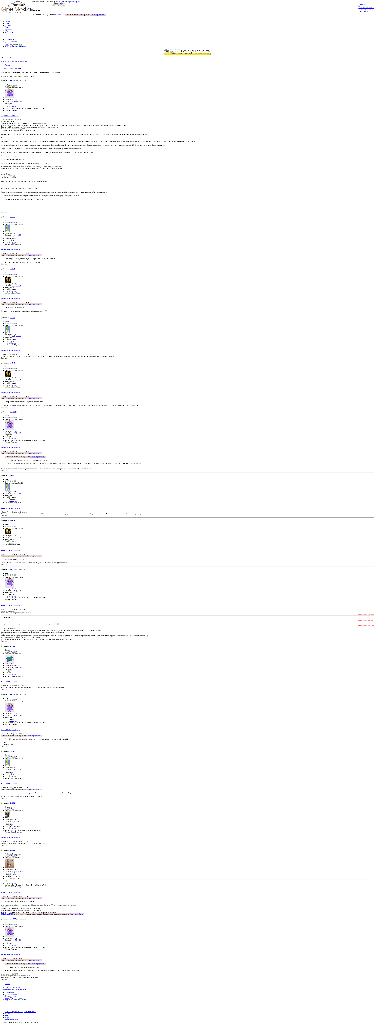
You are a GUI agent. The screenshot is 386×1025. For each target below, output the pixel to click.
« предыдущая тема (7, 61)
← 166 (18, 235)
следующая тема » (20, 61)
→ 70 (13, 821)
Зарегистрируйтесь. (98, 15)
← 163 (18, 286)
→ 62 (13, 286)
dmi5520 (13, 803)
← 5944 (20, 871)
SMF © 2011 (18, 1012)
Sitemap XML (9, 1017)
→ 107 (14, 101)
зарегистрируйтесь (74, 2)
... (14, 68)
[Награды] (12, 107)
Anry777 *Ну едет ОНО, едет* (9, 116)
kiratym (12, 850)
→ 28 (13, 235)
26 (16, 68)
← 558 (19, 667)
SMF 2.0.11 (9, 1012)
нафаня (12, 646)
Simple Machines (30, 1012)
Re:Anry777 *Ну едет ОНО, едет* (10, 249)
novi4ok (12, 269)
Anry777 (13, 80)
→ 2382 (14, 871)
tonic (20, 45)
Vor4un (12, 217)
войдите (62, 2)
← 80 (18, 821)
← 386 (19, 101)
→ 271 (14, 667)
